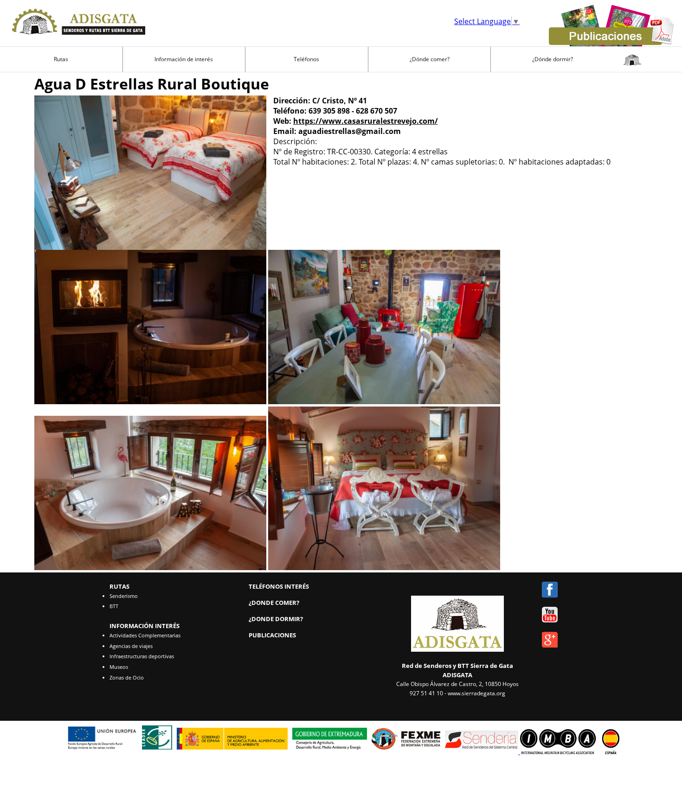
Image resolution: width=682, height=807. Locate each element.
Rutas (61, 59)
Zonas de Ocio (126, 677)
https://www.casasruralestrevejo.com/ (365, 121)
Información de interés (183, 59)
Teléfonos (306, 59)
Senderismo (123, 595)
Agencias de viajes (131, 645)
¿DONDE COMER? (274, 602)
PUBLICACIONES (272, 635)
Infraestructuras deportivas (141, 656)
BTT (113, 606)
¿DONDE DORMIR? (276, 619)
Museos (118, 666)
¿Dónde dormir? (552, 59)
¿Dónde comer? (430, 59)
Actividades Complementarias (144, 635)
